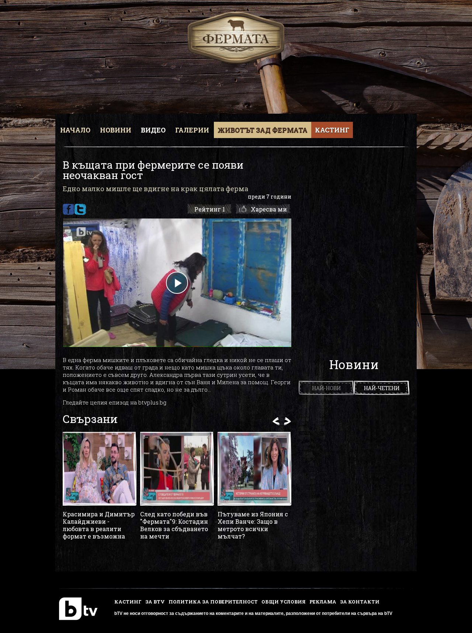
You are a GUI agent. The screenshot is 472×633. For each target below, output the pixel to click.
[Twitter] (80, 209)
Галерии (192, 129)
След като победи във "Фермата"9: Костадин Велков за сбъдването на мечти (174, 525)
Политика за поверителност (213, 601)
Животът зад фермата (263, 129)
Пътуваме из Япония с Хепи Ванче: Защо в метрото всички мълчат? (253, 525)
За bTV (155, 601)
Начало (75, 129)
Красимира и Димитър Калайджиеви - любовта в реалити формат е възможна (99, 525)
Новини (115, 129)
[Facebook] (68, 209)
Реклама (322, 601)
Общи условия (283, 601)
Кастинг (332, 129)
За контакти (359, 601)
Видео (153, 129)
